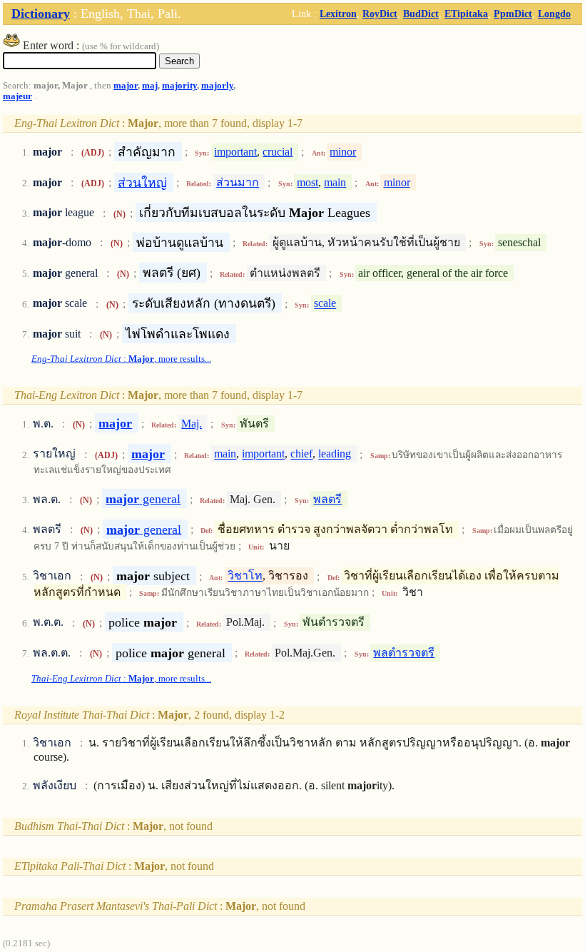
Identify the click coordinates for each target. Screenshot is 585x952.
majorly (217, 86)
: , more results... (121, 359)
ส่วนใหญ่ (142, 182)
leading (334, 454)
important (235, 152)
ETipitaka (466, 13)
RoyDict (379, 13)
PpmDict (513, 13)
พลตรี (327, 499)
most (307, 182)
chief (301, 454)
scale (325, 304)
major (125, 86)
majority (179, 86)
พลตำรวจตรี (403, 653)
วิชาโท (245, 576)
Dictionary (40, 13)
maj (150, 86)
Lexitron (338, 13)
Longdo (554, 13)
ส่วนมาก (237, 182)
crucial (277, 152)
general (143, 499)
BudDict (421, 13)
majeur (17, 96)
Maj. (191, 423)
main (335, 182)
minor (343, 152)
